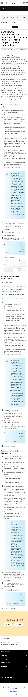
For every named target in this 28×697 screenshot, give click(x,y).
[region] (14, 690)
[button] (24, 3)
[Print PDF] (10, 27)
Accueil (2, 8)
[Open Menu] (27, 3)
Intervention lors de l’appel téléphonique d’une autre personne (16, 198)
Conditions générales (6, 679)
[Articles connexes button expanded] (26, 638)
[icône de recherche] (21, 3)
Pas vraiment (18, 624)
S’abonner (15, 27)
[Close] (26, 685)
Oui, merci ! (8, 624)
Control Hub (16, 110)
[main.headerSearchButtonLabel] (21, 2)
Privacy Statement (13, 691)
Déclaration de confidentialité (7, 681)
